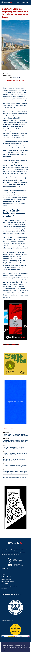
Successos (6, 432)
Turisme (17, 344)
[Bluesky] (27, 647)
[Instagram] (7, 647)
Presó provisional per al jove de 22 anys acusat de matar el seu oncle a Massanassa (15, 434)
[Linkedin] (10, 647)
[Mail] (13, 647)
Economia (6, 73)
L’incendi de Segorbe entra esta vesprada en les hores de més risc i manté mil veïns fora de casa (15, 442)
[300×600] (15, 507)
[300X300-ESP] (15, 364)
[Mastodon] (30, 647)
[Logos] (15, 636)
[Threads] (4, 650)
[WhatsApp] (14, 350)
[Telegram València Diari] (15, 341)
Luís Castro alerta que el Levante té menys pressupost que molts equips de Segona (15, 466)
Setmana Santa (11, 344)
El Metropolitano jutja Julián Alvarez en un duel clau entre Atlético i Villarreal (14, 448)
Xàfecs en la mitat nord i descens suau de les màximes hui (14, 478)
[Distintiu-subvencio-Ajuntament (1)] (15, 629)
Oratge (5, 457)
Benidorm (5, 344)
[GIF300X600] (15, 423)
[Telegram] (18, 647)
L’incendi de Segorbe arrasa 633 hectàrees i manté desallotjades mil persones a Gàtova (15, 472)
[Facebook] (4, 350)
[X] (7, 350)
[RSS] (16, 647)
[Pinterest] (11, 350)
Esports (5, 445)
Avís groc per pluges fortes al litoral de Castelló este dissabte (14, 460)
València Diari (16, 77)
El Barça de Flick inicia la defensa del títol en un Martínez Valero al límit (15, 454)
